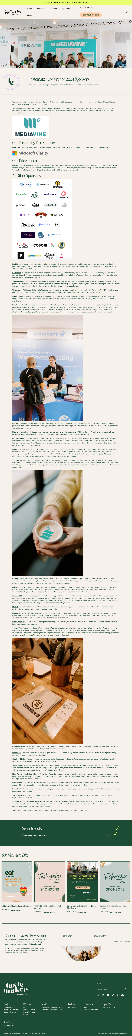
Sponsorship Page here (78, 810)
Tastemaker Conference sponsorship (26, 108)
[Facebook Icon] (117, 995)
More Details (16, 910)
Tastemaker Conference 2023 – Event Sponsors (47, 907)
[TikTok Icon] (113, 995)
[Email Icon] (122, 995)
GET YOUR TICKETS (91, 15)
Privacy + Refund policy (37, 1033)
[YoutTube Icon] (108, 995)
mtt (126, 1033)
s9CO (117, 1033)
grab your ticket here (39, 104)
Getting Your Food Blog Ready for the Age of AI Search (81, 907)
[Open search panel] (126, 12)
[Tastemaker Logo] (13, 12)
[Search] (107, 835)
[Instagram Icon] (98, 995)
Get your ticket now (77, 2)
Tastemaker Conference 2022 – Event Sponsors (113, 907)
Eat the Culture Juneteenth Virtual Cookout (16, 906)
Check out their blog (47, 147)
